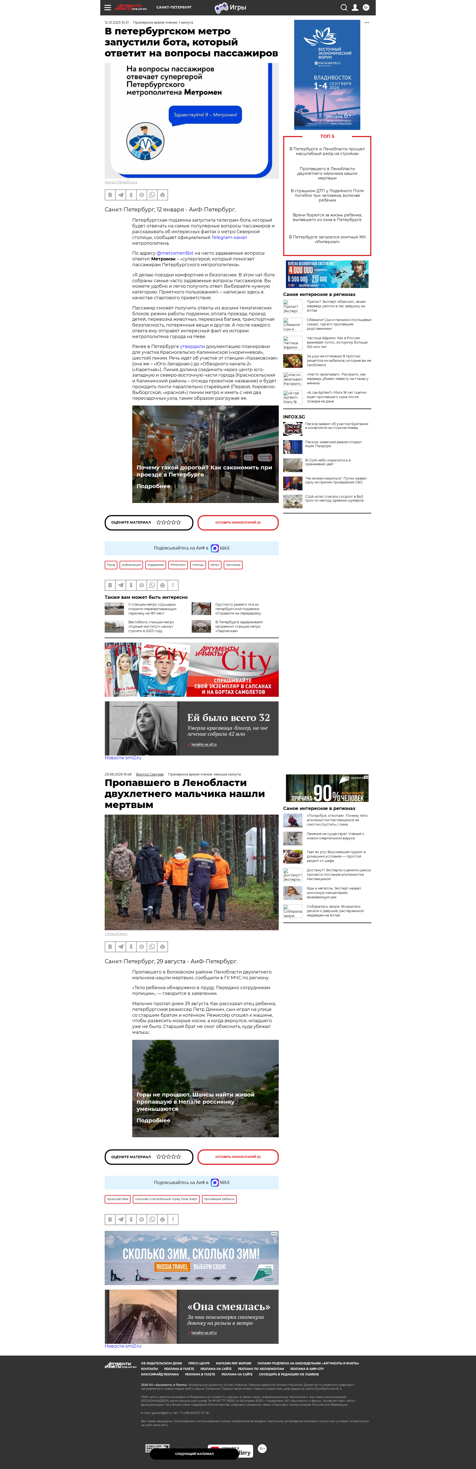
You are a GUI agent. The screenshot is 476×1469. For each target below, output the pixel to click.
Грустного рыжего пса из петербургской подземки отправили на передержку (238, 608)
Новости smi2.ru (123, 757)
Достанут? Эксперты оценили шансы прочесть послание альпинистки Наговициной (339, 874)
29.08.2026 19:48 (118, 774)
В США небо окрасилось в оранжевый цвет (328, 462)
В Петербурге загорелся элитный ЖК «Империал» (327, 239)
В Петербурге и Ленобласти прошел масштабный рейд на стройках (327, 151)
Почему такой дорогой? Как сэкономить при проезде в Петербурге (204, 471)
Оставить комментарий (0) (238, 522)
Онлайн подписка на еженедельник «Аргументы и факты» (308, 1363)
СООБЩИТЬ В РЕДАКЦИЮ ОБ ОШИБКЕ (289, 1374)
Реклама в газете (179, 1369)
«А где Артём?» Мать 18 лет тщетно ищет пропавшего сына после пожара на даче (337, 396)
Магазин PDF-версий (233, 1363)
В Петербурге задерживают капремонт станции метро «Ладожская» (239, 626)
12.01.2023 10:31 (117, 22)
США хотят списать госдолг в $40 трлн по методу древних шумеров (334, 498)
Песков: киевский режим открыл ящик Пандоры (333, 444)
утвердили (192, 346)
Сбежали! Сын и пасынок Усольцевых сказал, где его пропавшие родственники (339, 324)
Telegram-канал (229, 237)
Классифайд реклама (160, 1374)
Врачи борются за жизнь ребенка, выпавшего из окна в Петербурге (327, 217)
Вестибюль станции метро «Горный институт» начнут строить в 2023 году (151, 626)
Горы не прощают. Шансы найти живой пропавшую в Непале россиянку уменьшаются (196, 1101)
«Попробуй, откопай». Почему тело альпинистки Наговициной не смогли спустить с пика (337, 820)
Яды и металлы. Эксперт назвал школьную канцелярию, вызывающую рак (334, 892)
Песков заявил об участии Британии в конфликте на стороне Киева (336, 426)
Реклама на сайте (216, 1369)
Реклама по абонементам (261, 1369)
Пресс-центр (199, 1363)
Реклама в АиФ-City (307, 1369)
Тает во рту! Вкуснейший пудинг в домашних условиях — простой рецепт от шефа (336, 856)
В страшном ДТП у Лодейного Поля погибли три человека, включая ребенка (327, 196)
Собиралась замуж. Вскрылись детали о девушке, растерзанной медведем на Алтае (335, 910)
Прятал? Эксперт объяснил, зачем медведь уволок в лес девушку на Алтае (336, 306)
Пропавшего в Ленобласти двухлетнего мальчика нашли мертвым (327, 174)
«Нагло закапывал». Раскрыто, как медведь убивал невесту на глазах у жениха (338, 378)
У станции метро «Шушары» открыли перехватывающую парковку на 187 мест (152, 608)
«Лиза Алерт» (116, 934)
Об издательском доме (161, 1363)
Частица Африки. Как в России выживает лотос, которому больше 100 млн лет (337, 342)
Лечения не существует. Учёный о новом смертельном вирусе (335, 836)
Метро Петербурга (121, 182)
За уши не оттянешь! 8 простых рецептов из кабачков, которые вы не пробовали (339, 360)
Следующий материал (194, 1454)
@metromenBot (175, 253)
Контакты (149, 1369)
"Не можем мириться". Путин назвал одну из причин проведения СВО (336, 480)
